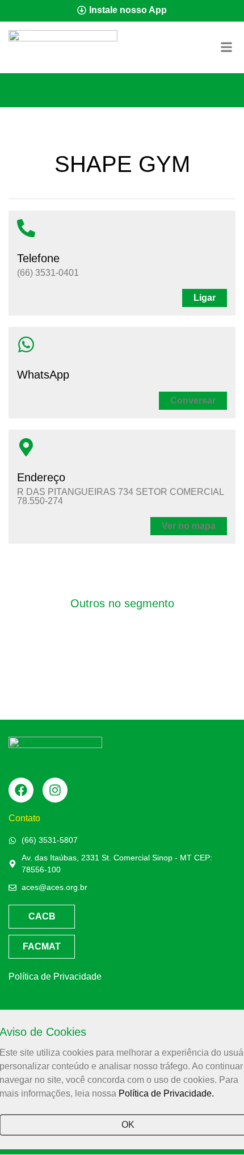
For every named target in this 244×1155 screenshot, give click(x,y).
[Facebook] (21, 790)
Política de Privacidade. (166, 1093)
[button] (193, 401)
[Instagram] (55, 790)
